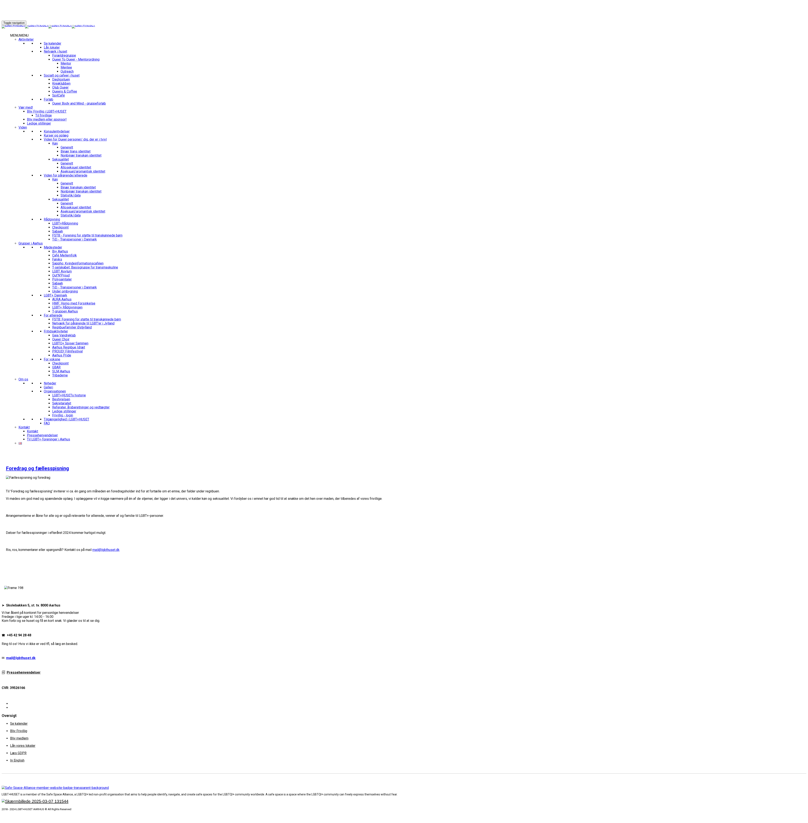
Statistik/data (71, 195)
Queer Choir (60, 339)
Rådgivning (52, 219)
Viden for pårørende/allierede (65, 175)
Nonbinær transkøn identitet (81, 155)
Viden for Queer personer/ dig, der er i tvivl (75, 139)
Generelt (67, 147)
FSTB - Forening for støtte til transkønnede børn (87, 235)
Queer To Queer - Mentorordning (76, 59)
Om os (23, 379)
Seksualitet (60, 159)
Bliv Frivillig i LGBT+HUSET (46, 111)
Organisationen (55, 391)
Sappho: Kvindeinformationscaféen (78, 263)
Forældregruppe (64, 55)
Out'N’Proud (61, 275)
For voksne (52, 359)
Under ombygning (65, 291)
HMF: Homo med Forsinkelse (73, 303)
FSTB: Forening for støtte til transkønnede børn (86, 319)
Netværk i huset (55, 51)
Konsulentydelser (57, 131)
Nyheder (50, 383)
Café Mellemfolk (64, 255)
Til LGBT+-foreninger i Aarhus (48, 439)
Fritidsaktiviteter (56, 331)
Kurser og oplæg (56, 135)
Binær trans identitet (75, 151)
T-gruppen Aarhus (65, 311)
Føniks (57, 259)
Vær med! (26, 107)
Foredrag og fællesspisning (37, 468)
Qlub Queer (60, 87)
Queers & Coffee (64, 91)
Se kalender (52, 43)
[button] (19, 35)
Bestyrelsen (61, 399)
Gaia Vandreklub (64, 335)
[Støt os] (35, 801)
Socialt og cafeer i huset (62, 75)
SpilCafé (58, 95)
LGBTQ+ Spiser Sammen (70, 343)
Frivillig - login (62, 415)
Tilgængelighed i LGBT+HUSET (66, 419)
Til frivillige (43, 115)
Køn (55, 143)
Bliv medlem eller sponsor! (47, 119)
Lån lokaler (52, 47)
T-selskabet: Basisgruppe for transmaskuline (85, 267)
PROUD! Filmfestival (67, 351)
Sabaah (57, 231)
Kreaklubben (61, 83)
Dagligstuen (61, 79)
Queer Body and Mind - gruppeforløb (79, 103)
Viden (23, 127)
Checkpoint (60, 227)
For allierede (53, 315)
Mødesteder (53, 247)
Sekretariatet (61, 403)
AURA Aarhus (62, 299)
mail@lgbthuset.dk (106, 550)
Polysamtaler (62, 279)
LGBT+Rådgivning (65, 223)
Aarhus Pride (61, 355)
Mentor (66, 63)
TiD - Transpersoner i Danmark (74, 239)
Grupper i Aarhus (31, 243)
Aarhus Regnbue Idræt (68, 347)
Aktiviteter (26, 39)
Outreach (67, 71)
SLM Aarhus (61, 371)
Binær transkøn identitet (78, 187)
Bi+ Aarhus (60, 251)
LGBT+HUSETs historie (69, 395)
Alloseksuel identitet (76, 167)
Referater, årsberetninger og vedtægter (81, 407)
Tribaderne (60, 375)
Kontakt (24, 427)
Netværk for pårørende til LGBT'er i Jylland (83, 323)
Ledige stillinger (39, 123)
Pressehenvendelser (42, 435)
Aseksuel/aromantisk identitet (83, 171)
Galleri (48, 387)
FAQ (47, 423)
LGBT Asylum (62, 271)
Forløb (48, 99)
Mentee (66, 67)
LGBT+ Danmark (55, 295)
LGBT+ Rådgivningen (67, 307)
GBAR (56, 367)
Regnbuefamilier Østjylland (72, 327)
